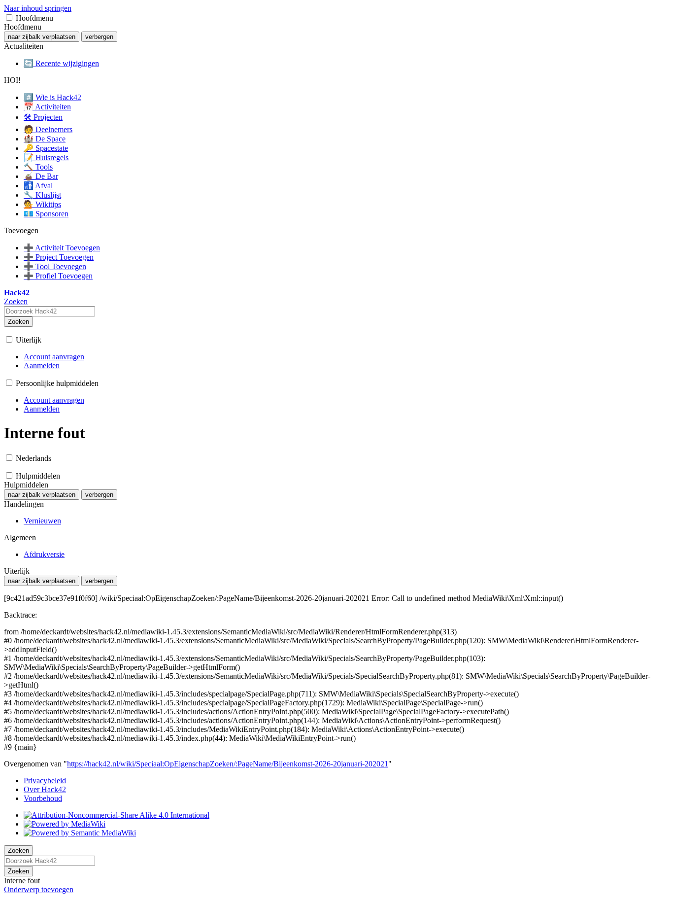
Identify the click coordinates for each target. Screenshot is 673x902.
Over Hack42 (45, 789)
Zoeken (18, 321)
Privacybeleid (45, 780)
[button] (9, 17)
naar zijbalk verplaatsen (41, 36)
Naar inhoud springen (37, 8)
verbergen (99, 36)
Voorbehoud (43, 798)
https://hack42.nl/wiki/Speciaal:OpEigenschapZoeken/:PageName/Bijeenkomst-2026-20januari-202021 (227, 764)
